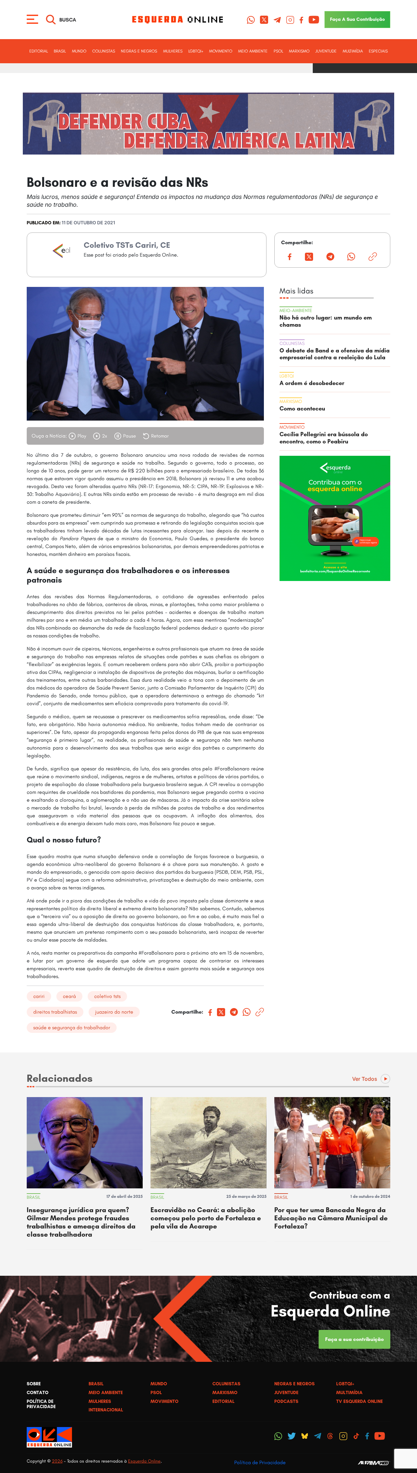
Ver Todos (364, 1079)
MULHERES (172, 51)
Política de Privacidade (260, 1462)
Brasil (60, 51)
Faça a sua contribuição (354, 1339)
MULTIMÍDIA (353, 51)
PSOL (278, 51)
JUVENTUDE (326, 51)
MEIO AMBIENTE (252, 51)
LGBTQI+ (195, 51)
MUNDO (79, 51)
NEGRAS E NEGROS (139, 51)
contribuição (357, 19)
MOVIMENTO (220, 51)
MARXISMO (299, 51)
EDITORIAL (38, 51)
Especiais (378, 51)
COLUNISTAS (103, 51)
